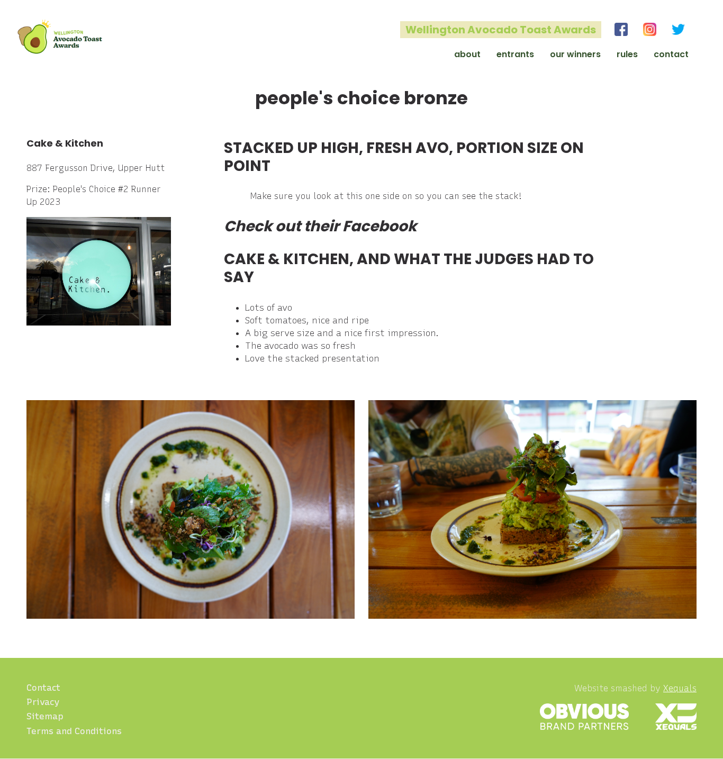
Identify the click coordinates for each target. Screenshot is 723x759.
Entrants (515, 54)
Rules (627, 54)
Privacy (42, 702)
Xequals (680, 688)
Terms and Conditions (74, 731)
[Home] (60, 37)
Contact (671, 54)
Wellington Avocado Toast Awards (500, 29)
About (467, 54)
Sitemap (45, 716)
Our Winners (575, 54)
